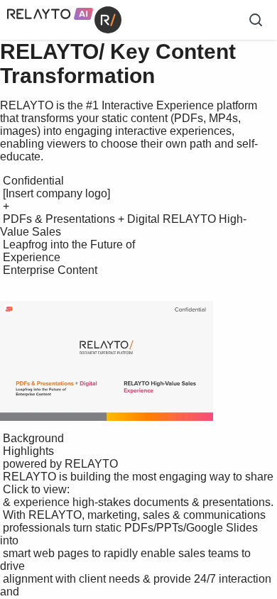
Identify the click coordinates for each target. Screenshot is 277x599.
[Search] (255, 20)
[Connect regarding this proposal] (8, 309)
